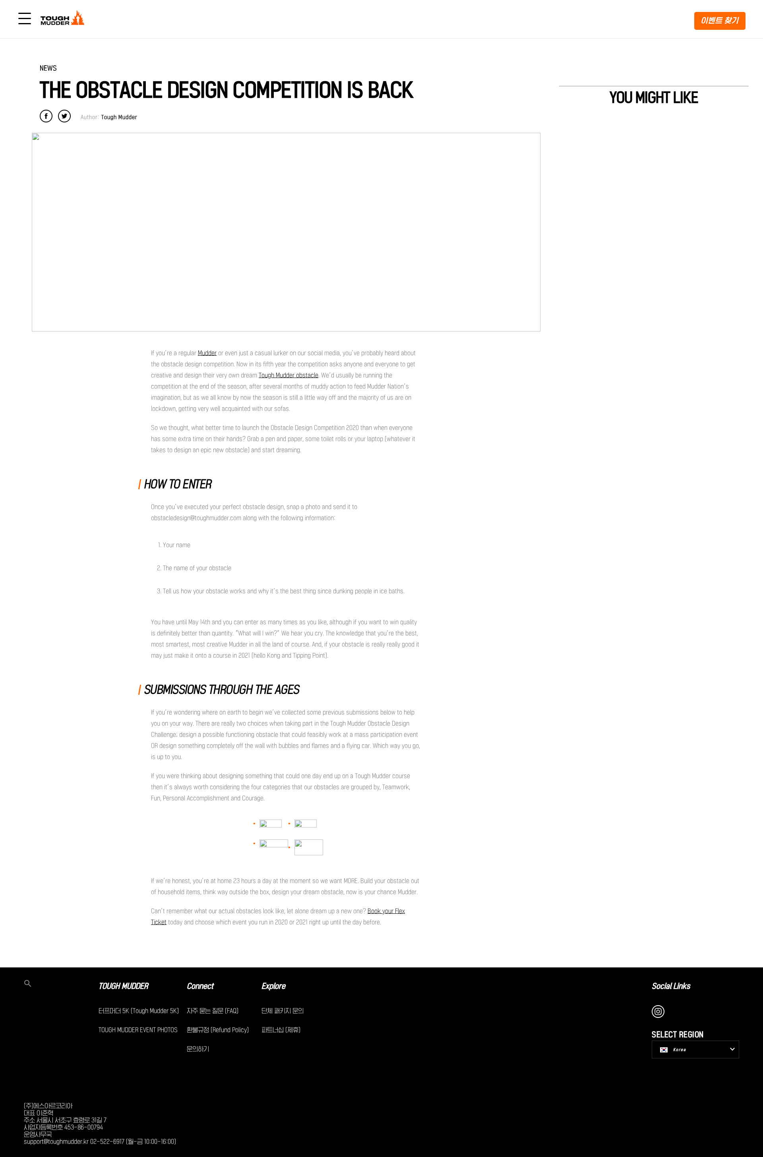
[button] (61, 984)
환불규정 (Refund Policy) (218, 1029)
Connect (200, 986)
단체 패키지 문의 (282, 1010)
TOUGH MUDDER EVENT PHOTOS (138, 1029)
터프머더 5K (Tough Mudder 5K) (139, 1010)
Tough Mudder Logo (64, 19)
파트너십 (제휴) (280, 1029)
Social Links (671, 986)
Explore (273, 986)
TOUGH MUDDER (123, 986)
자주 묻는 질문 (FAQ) (212, 1010)
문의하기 (198, 1048)
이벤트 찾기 (720, 20)
